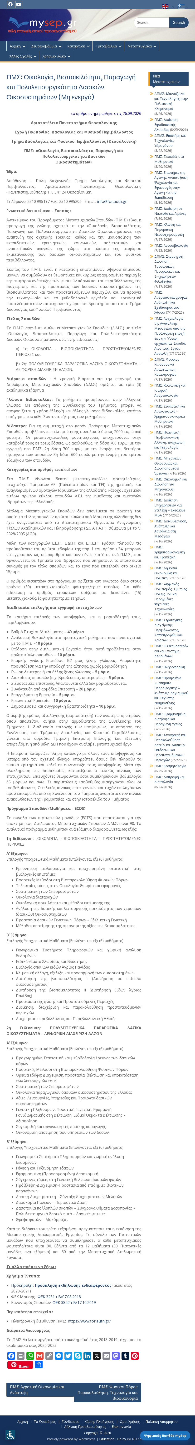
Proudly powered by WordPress (71, 1439)
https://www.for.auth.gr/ (89, 1321)
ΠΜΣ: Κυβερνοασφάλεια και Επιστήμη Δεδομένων (171, 651)
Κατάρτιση (76, 46)
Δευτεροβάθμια (44, 46)
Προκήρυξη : (61, 1285)
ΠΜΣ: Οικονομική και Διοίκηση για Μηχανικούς (170, 484)
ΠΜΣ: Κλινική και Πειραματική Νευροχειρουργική (169, 229)
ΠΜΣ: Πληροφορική (169, 667)
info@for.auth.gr (112, 201)
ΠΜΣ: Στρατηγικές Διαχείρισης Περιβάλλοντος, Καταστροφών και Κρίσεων (168, 630)
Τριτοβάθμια (106, 46)
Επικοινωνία (121, 1426)
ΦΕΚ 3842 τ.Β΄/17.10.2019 (74, 1302)
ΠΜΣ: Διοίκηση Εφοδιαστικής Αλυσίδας (166, 124)
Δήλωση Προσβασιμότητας (85, 1426)
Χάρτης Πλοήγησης (99, 1421)
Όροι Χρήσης (130, 1421)
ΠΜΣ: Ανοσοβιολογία (171, 245)
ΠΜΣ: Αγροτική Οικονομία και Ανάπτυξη (37, 1389)
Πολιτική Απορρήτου (162, 1421)
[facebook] (10, 4)
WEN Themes (137, 1439)
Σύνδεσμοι (70, 1421)
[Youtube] (18, 4)
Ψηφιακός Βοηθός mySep (165, 1435)
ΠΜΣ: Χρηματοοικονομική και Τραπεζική (169, 552)
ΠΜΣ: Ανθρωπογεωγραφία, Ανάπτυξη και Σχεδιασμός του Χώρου (171, 302)
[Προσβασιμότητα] (10, 1434)
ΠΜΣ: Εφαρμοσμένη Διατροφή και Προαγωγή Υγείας (169, 719)
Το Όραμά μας (45, 1421)
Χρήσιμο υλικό (54, 56)
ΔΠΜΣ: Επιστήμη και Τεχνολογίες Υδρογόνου (170, 140)
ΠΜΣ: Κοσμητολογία (170, 766)
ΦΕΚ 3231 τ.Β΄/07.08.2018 (59, 1296)
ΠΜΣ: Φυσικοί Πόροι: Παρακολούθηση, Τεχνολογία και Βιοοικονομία (108, 1392)
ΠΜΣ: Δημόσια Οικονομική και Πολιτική (166, 573)
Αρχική (15, 46)
